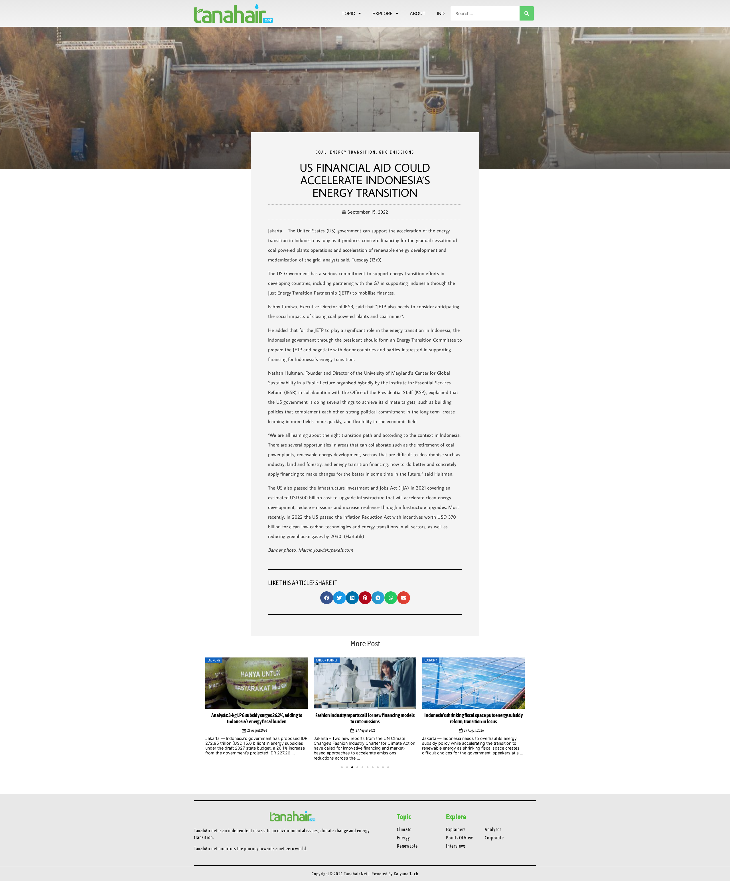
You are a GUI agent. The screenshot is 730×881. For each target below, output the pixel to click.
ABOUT (417, 13)
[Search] (527, 13)
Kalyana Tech (406, 873)
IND (441, 13)
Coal (321, 152)
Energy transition (353, 152)
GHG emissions (396, 152)
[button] (326, 597)
